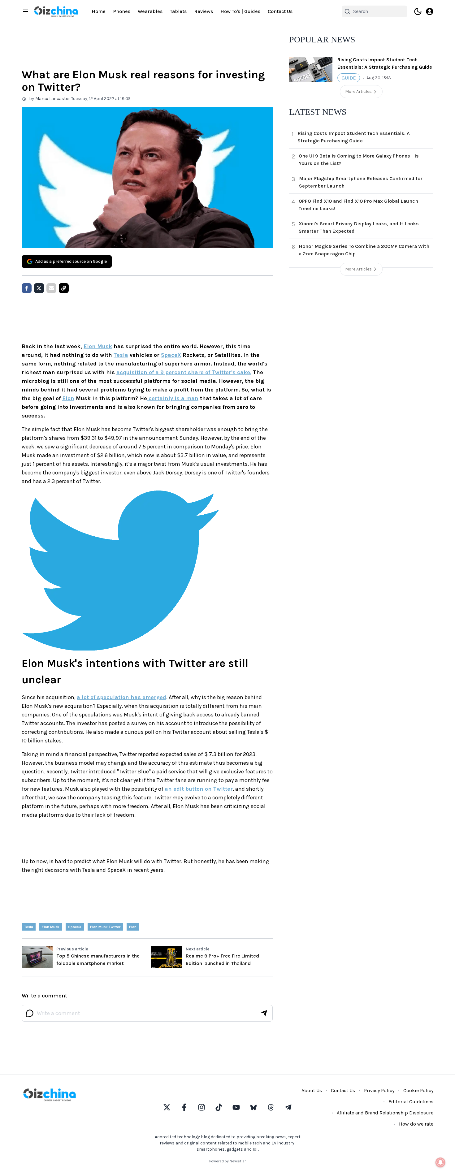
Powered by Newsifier (227, 1161)
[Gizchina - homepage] (56, 11)
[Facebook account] (184, 1107)
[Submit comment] (264, 1013)
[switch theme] (418, 11)
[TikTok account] (219, 1107)
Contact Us (280, 11)
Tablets (178, 11)
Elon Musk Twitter (105, 927)
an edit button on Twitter (199, 788)
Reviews (203, 11)
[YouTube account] (236, 1107)
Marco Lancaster (52, 98)
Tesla (121, 355)
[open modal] (429, 11)
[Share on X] (39, 288)
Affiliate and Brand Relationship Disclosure (385, 1113)
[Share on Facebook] (27, 288)
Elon (68, 398)
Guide (348, 78)
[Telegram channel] (288, 1107)
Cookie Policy (418, 1090)
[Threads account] (271, 1107)
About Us (311, 1090)
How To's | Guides (240, 11)
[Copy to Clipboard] (64, 288)
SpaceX (171, 355)
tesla (28, 927)
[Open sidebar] (25, 11)
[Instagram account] (201, 1107)
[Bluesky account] (253, 1107)
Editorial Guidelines (410, 1102)
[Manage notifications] (440, 1162)
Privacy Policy (379, 1090)
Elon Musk (98, 346)
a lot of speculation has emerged (121, 697)
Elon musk (50, 927)
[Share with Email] (51, 288)
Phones (121, 11)
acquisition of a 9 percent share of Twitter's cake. (183, 372)
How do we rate (416, 1124)
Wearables (150, 11)
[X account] (167, 1107)
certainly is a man (172, 398)
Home (99, 11)
